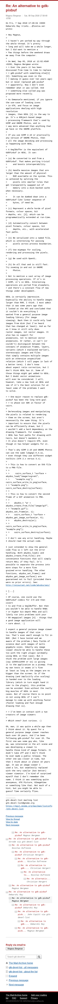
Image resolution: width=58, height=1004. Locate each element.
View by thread (13, 819)
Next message (12, 825)
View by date (12, 822)
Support (23, 998)
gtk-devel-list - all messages (23, 967)
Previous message (14, 816)
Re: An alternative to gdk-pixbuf (28, 839)
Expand (13, 976)
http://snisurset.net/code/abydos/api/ (28, 585)
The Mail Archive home (21, 963)
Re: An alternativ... (39, 879)
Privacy (34, 998)
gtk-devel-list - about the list (23, 971)
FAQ (14, 998)
